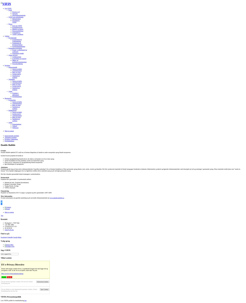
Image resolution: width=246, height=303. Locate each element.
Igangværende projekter (12, 136)
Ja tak (4, 277)
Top (2, 215)
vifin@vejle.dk (9, 230)
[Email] (7, 209)
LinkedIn (10, 237)
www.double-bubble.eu (57, 198)
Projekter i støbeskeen (11, 139)
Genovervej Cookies (42, 282)
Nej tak (9, 277)
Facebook (4, 237)
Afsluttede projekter (11, 137)
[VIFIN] (6, 3)
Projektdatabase (9, 141)
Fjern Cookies (44, 289)
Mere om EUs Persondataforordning (12, 273)
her (25, 300)
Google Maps (17, 237)
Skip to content (9, 131)
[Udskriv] (8, 207)
